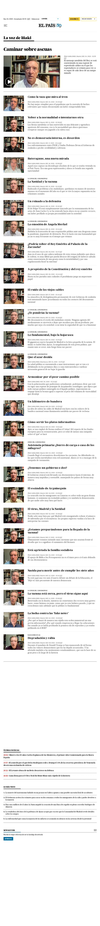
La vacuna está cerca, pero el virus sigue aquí (58, 594)
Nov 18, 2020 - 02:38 (54, 514)
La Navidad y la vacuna (42, 182)
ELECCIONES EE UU (34, 635)
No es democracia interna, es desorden (54, 138)
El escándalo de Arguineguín (47, 488)
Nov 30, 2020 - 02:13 (48, 382)
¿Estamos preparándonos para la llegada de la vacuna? (59, 531)
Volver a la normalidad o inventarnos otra (55, 117)
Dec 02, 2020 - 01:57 (54, 340)
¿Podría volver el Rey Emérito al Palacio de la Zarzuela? (58, 246)
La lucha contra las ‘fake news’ (48, 613)
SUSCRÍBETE (74, 19)
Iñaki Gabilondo (70, 56)
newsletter (9, 830)
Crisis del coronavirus (36, 442)
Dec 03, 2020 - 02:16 (54, 318)
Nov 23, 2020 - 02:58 (54, 473)
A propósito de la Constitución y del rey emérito (60, 269)
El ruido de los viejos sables (46, 290)
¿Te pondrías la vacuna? (43, 313)
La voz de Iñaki (17, 38)
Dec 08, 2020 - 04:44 (54, 274)
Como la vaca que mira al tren (48, 97)
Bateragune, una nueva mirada (48, 158)
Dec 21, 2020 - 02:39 (54, 122)
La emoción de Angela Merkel (47, 224)
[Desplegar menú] (6, 25)
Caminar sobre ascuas (28, 49)
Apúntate (8, 839)
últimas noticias (11, 750)
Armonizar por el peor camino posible (53, 377)
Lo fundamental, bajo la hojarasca (50, 335)
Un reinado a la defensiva (44, 201)
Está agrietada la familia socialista (50, 550)
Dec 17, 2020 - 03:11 (53, 143)
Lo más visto (9, 787)
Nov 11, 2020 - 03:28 (54, 598)
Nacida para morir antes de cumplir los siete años (61, 570)
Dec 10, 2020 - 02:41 (54, 229)
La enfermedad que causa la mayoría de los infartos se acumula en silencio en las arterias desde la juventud (48, 819)
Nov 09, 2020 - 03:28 (54, 643)
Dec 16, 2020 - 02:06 (54, 163)
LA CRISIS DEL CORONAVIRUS (37, 179)
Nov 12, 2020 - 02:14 (54, 576)
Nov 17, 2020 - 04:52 (54, 537)
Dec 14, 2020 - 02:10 (54, 206)
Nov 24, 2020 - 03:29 (54, 453)
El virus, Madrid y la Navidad (46, 509)
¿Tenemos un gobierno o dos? (47, 468)
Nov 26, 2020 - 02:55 (54, 406)
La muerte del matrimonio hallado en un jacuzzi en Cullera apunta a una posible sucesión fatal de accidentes (49, 793)
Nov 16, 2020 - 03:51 (54, 555)
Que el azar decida (40, 357)
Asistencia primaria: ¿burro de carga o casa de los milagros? (61, 447)
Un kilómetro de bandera (45, 401)
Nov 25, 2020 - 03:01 (54, 427)
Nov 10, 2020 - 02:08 (54, 618)
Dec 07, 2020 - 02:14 (54, 295)
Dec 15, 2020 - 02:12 (54, 186)
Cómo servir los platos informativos (51, 422)
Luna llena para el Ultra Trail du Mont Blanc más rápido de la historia (39, 776)
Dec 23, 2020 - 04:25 (54, 102)
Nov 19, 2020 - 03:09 (54, 493)
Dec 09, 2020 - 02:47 (54, 252)
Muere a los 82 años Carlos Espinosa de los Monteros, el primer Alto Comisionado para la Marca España (49, 756)
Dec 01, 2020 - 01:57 (57, 362)
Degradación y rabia (41, 638)
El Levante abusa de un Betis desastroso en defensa (31, 770)
